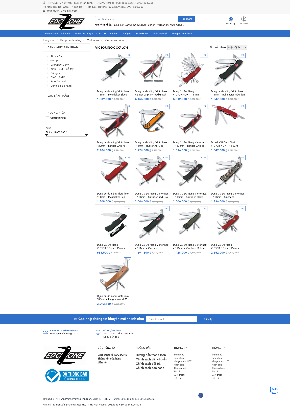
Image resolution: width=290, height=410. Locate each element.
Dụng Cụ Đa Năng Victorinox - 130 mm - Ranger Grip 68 (190, 144)
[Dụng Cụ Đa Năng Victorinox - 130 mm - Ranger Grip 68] (190, 121)
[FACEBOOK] (200, 395)
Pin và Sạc (50, 33)
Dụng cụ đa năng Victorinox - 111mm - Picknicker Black (114, 93)
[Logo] (64, 355)
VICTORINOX (58, 118)
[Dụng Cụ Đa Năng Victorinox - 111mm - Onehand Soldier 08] (190, 221)
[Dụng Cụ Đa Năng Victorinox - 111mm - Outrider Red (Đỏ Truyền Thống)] (152, 171)
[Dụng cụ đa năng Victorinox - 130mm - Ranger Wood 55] (114, 274)
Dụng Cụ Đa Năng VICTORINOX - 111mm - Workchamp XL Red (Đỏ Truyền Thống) (187, 93)
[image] (66, 22)
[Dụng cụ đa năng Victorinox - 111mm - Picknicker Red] (114, 170)
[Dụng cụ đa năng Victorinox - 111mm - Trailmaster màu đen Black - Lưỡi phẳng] (228, 69)
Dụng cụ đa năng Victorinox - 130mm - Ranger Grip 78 (114, 144)
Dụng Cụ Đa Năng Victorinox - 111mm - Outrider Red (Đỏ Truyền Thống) (151, 195)
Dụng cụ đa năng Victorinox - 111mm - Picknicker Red (114, 195)
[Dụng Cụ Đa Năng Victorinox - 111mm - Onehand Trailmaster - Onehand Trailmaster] (152, 223)
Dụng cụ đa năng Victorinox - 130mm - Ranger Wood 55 (114, 297)
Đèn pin (65, 33)
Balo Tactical (160, 33)
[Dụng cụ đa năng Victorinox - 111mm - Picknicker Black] (114, 67)
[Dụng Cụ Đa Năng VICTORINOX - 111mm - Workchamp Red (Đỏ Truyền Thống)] (228, 221)
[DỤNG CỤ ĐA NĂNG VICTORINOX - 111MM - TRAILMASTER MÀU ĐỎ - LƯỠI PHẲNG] (228, 115)
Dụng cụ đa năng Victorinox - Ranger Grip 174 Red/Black (152, 93)
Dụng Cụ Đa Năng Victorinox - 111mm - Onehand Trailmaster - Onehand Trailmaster (151, 246)
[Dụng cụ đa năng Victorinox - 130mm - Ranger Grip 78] (114, 121)
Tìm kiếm (186, 19)
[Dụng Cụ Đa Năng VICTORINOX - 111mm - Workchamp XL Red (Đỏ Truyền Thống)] (190, 69)
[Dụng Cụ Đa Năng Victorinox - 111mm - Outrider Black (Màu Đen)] (190, 172)
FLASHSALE (142, 33)
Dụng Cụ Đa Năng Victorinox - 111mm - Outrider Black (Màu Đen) (190, 195)
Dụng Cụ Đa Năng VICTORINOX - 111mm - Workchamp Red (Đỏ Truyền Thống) (227, 246)
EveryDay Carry (83, 33)
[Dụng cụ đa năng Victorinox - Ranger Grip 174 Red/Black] (152, 67)
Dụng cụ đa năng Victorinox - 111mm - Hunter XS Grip (152, 144)
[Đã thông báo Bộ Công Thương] (66, 375)
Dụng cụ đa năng (181, 33)
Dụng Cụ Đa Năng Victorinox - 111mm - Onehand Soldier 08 (190, 246)
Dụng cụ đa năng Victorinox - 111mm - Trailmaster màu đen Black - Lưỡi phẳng (228, 93)
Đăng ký (208, 319)
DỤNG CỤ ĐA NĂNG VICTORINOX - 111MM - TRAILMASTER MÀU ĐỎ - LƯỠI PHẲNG (225, 144)
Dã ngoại (126, 33)
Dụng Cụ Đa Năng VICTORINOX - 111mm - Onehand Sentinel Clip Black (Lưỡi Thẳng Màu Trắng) (113, 246)
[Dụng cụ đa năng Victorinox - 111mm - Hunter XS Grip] (152, 121)
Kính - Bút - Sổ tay (106, 33)
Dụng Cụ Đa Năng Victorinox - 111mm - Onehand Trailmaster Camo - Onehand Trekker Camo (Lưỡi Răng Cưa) (228, 195)
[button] (244, 20)
